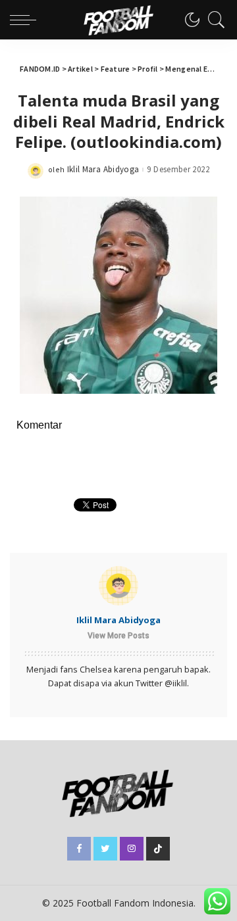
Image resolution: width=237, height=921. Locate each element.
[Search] (213, 19)
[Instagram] (132, 849)
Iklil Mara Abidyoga (103, 169)
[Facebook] (79, 849)
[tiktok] (158, 849)
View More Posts (118, 635)
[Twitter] (105, 849)
